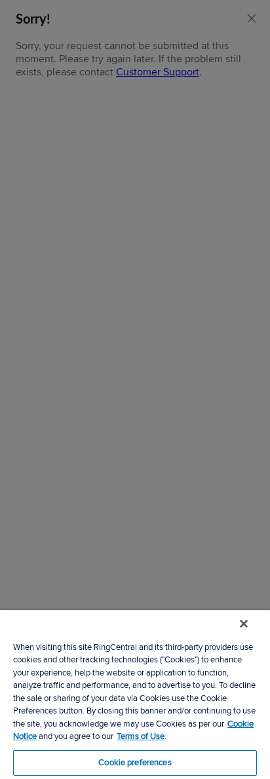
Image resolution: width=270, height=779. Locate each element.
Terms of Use (140, 736)
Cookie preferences (134, 762)
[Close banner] (244, 624)
